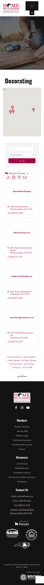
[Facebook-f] (16, 407)
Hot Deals (25, 360)
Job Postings (28, 364)
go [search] (23, 161)
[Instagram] (22, 407)
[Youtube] (28, 407)
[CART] (32, 6)
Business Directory (14, 357)
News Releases (29, 357)
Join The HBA (27, 367)
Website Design (33, 572)
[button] (32, 13)
